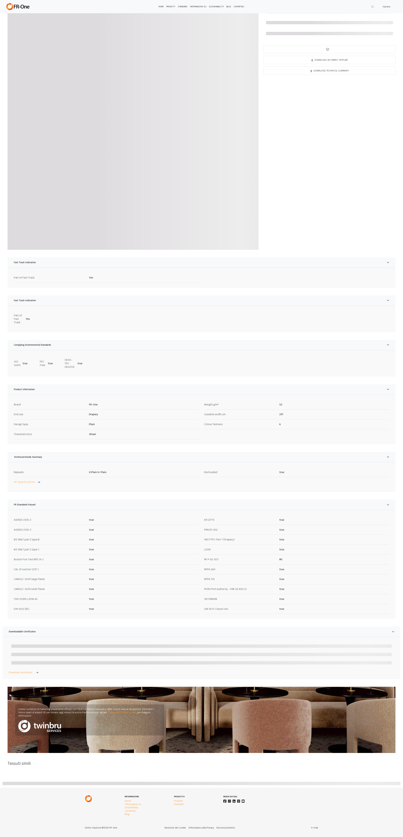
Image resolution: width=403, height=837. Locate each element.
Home (161, 6)
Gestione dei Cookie (175, 827)
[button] (329, 49)
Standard (182, 6)
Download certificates (20, 672)
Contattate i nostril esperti (122, 712)
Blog (228, 6)
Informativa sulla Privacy (201, 827)
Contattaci (239, 6)
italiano (386, 6)
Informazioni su (198, 6)
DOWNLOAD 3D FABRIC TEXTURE (331, 60)
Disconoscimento (225, 827)
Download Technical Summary (331, 70)
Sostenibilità (131, 807)
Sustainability (216, 6)
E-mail (314, 827)
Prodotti (170, 6)
